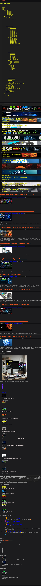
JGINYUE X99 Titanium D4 (14, 61)
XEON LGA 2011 (9, 11)
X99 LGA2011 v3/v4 (9, 26)
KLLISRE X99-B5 (11, 74)
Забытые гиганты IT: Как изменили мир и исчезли (14, 321)
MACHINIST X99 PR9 (13, 46)
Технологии (12, 105)
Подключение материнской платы (8, 502)
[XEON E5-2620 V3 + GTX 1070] (4, 422)
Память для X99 (7, 97)
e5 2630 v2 (2, 478)
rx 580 (11, 482)
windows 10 (10, 479)
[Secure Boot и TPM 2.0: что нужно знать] (4, 469)
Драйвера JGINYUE (9, 92)
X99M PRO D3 (12, 67)
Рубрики (1, 540)
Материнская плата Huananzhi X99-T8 (13, 518)
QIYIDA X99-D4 (12, 56)
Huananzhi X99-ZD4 (13, 35)
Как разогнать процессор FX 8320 (8, 398)
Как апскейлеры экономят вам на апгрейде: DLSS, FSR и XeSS (18, 194)
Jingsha (9, 47)
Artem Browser (6, 197)
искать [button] (16, 103)
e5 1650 (27, 477)
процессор (6, 476)
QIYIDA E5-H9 (12, 57)
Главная (3, 7)
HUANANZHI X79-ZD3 (12, 20)
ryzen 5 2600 (31, 477)
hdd (17, 479)
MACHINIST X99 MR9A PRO (15, 43)
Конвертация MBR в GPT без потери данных (10, 418)
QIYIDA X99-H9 (12, 53)
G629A (9, 71)
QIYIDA (9, 52)
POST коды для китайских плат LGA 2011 (14, 531)
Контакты (3, 101)
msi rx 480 (30, 481)
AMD (29, 476)
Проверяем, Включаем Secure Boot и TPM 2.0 (16, 83)
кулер (34, 481)
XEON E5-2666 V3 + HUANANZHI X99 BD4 (9, 405)
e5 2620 (35, 478)
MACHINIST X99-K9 (13, 40)
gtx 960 (28, 479)
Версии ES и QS (9, 15)
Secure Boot (15, 482)
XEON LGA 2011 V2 (9, 12)
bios (18, 482)
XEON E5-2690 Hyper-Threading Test (8, 493)
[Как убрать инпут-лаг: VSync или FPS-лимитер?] (4, 462)
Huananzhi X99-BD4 (13, 33)
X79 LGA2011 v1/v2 (9, 17)
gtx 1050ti (4, 481)
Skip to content (2, 0)
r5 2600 (20, 477)
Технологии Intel (6, 94)
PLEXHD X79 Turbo (11, 21)
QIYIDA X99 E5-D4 (13, 55)
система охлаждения (14, 478)
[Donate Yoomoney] (2, 388)
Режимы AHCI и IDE (11, 78)
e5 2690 (39, 477)
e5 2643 (8, 482)
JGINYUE (9, 60)
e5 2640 (4, 477)
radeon (20, 476)
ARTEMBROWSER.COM (8, 580)
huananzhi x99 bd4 (17, 481)
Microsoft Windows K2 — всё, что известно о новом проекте (17, 211)
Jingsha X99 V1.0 (13, 49)
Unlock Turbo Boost (9, 84)
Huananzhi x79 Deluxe (11, 18)
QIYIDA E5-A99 (12, 54)
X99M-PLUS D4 (12, 68)
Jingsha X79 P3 (10, 22)
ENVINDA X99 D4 (11, 70)
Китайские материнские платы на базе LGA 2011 (10, 577)
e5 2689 (37, 476)
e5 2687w (14, 479)
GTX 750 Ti (32, 479)
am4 (19, 479)
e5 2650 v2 (16, 477)
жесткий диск (2, 482)
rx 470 (36, 477)
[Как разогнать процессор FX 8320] (4, 396)
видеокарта (12, 476)
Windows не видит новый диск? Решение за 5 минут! (15, 289)
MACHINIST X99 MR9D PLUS (15, 45)
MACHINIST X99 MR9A (14, 42)
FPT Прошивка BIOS (9, 85)
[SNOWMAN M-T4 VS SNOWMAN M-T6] (4, 429)
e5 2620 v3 (32, 476)
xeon (1, 476)
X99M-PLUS (12, 65)
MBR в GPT (10, 80)
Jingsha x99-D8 (12, 51)
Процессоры (6, 10)
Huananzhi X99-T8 (13, 30)
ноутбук (4, 479)
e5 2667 (23, 477)
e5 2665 (36, 481)
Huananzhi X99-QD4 (13, 36)
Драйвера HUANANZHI (10, 91)
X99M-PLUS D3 (12, 66)
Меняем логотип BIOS (10, 87)
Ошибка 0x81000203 (11, 79)
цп (12, 482)
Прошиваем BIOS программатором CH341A (13, 88)
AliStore (3, 100)
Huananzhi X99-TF (13, 28)
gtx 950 (38, 478)
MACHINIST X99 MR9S (14, 44)
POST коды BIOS (7, 95)
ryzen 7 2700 (23, 481)
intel (7, 479)
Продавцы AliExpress (7, 98)
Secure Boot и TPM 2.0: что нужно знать (11, 274)
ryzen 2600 (25, 482)
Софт (5, 93)
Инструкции (6, 75)
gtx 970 (7, 481)
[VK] (2, 384)
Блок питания (23, 479)
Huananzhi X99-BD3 (13, 34)
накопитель (31, 478)
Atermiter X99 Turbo (11, 73)
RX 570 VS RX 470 (5, 572)
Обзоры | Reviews (5, 111)
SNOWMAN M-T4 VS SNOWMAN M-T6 (8, 431)
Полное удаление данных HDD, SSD (14, 81)
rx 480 (19, 478)
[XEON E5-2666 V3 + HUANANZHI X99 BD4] (4, 402)
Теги (3, 393)
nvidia (16, 476)
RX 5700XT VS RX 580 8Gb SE (7, 411)
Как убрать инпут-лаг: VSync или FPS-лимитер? (13, 259)
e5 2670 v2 (21, 482)
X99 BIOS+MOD (9, 90)
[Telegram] (2, 386)
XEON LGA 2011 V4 (9, 14)
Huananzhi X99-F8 (13, 29)
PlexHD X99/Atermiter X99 (12, 72)
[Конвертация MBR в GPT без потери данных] (4, 416)
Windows (7, 77)
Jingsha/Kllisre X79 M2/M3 (12, 23)
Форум (3, 8)
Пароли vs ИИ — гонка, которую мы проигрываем (14, 304)
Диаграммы (6, 99)
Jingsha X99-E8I (12, 48)
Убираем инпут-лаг (11, 82)
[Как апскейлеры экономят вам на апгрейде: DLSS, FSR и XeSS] (4, 436)
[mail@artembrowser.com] (2, 385)
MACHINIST (10, 37)
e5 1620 (8, 477)
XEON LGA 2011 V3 (9, 13)
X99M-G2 (11, 69)
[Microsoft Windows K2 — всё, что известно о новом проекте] (4, 443)
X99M (9, 64)
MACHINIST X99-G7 (13, 41)
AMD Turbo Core (5, 497)
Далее (4, 353)
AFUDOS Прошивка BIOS (10, 86)
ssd (20, 479)
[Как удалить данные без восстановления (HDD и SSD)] (4, 456)
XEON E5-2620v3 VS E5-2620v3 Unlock (8, 488)
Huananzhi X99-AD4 (13, 31)
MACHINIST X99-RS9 (13, 39)
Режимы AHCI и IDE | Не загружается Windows (10, 506)
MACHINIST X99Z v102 (14, 38)
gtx (5, 482)
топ (2, 391)
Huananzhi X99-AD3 (13, 32)
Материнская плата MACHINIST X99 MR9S (14, 524)
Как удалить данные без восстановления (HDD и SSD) (15, 243)
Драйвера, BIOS (7, 89)
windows (12, 477)
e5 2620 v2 (7, 478)
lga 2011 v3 (11, 481)
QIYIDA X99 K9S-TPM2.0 (14, 59)
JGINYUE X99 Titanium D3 (14, 62)
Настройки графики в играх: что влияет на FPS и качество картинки (19, 227)
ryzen (26, 476)
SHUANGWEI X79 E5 (11, 25)
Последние (4, 392)
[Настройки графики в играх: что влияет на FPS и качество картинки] (4, 449)
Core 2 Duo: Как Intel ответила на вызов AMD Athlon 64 (15, 336)
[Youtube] (2, 383)
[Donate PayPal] (2, 387)
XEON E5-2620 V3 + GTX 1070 (7, 424)
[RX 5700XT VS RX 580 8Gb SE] (4, 409)
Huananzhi (10, 27)
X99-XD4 (9, 63)
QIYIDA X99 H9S (13, 58)
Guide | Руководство (5, 105)
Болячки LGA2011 (7, 96)
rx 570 (23, 476)
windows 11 (23, 478)
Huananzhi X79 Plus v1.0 (12, 19)
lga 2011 (27, 478)
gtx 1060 (26, 481)
